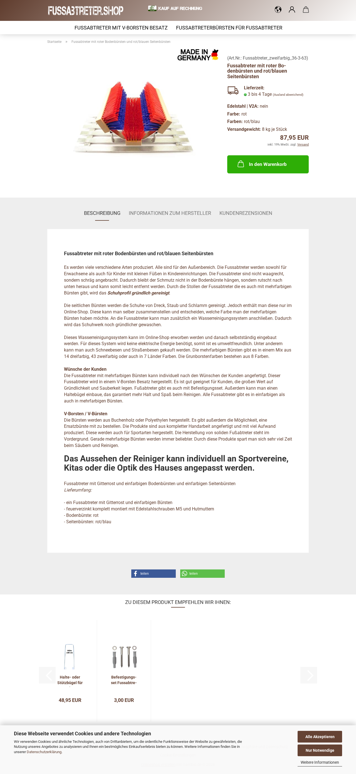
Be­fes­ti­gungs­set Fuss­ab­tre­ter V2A (124, 681)
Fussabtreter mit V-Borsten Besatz (121, 28)
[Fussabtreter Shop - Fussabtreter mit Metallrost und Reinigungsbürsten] (88, 10)
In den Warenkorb (268, 164)
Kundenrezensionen (245, 213)
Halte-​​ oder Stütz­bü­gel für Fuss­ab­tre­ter (70, 681)
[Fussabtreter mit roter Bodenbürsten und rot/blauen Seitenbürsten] (133, 118)
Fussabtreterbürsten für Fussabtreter (229, 28)
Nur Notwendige (320, 750)
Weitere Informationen (320, 762)
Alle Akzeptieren (320, 736)
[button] (278, 9)
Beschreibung (102, 213)
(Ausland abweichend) (288, 95)
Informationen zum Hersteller (170, 213)
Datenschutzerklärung (44, 752)
